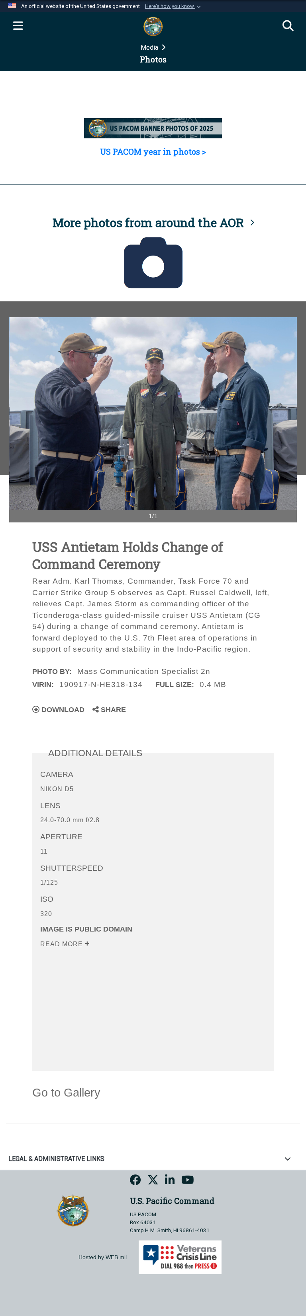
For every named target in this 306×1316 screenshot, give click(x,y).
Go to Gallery (66, 1092)
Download (61, 710)
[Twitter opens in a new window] (153, 1181)
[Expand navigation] (18, 26)
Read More (62, 944)
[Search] (288, 26)
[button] (173, 6)
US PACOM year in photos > (153, 151)
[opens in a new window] (135, 1181)
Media (150, 47)
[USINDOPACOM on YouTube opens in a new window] (187, 1181)
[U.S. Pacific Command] (73, 1210)
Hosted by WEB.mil (102, 1257)
